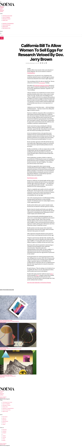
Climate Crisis (5, 20)
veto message (42, 83)
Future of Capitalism (6, 17)
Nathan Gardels (3, 322)
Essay (1, 320)
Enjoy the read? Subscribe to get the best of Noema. (39, 282)
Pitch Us (4, 422)
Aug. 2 (37, 275)
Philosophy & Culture (6, 18)
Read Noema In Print (6, 28)
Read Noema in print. (32, 178)
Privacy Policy (2, 397)
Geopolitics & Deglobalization (8, 23)
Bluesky (3, 440)
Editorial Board (5, 421)
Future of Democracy (6, 25)
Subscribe (2, 6)
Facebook (4, 431)
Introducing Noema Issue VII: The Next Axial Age (9, 321)
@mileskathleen (31, 73)
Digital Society (5, 26)
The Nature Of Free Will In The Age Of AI (8, 375)
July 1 (51, 274)
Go (1, 38)
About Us (4, 418)
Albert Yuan (2, 376)
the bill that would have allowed (41, 85)
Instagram (4, 432)
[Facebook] (46, 63)
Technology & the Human (7, 15)
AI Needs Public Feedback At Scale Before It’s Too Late (10, 348)
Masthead (4, 419)
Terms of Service (3, 396)
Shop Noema (4, 416)
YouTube (4, 437)
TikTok (3, 438)
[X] (39, 63)
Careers (3, 424)
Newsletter (4, 429)
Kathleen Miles (29, 63)
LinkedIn (4, 435)
